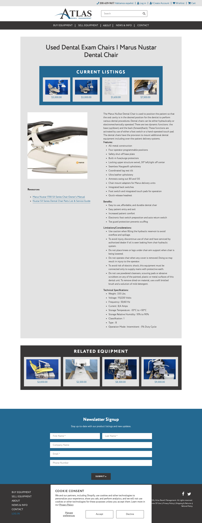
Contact (17, 509)
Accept (99, 514)
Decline (130, 514)
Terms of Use (155, 503)
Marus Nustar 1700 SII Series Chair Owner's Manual (59, 197)
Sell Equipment (22, 496)
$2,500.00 (81, 382)
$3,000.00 (56, 97)
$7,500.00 (145, 97)
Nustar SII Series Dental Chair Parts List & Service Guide (61, 201)
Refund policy (187, 506)
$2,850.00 (42, 382)
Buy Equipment (21, 492)
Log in (16, 513)
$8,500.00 (120, 382)
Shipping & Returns (184, 503)
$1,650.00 (116, 97)
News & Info (20, 505)
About (16, 501)
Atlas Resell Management (165, 500)
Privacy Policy (66, 505)
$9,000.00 (160, 382)
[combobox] (124, 13)
